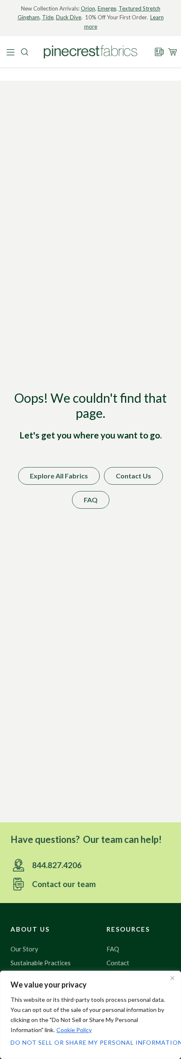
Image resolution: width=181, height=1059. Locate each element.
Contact (117, 963)
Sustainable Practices (41, 963)
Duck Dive (68, 17)
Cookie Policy (74, 1029)
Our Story (24, 949)
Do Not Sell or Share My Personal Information (90, 1042)
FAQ (112, 949)
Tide (47, 17)
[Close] (172, 978)
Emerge (107, 8)
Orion (88, 8)
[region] (90, 1015)
